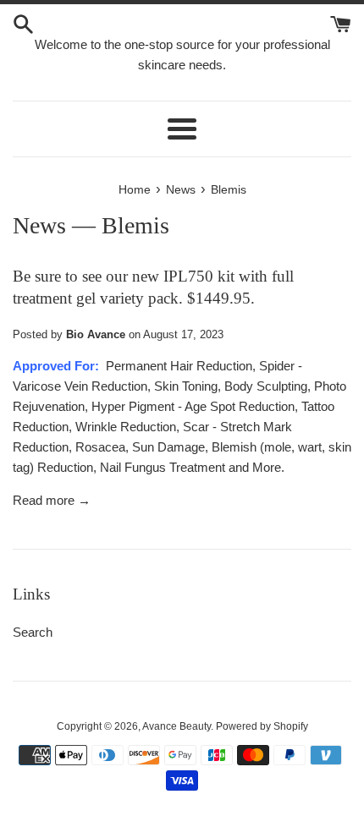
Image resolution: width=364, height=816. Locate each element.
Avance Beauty (176, 726)
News (39, 225)
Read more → (52, 500)
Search (32, 632)
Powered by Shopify (262, 726)
